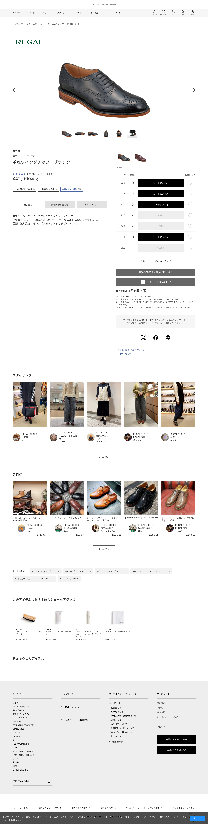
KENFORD (17, 721)
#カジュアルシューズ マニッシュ (112, 571)
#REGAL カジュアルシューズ (78, 571)
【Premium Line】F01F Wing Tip (141, 517)
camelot (16, 736)
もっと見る (95, 13)
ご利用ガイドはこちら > (130, 350)
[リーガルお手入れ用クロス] (118, 617)
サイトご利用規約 (21, 808)
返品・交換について (118, 724)
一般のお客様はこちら (176, 739)
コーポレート (120, 13)
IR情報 (160, 707)
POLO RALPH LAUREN (23, 751)
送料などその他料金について (122, 732)
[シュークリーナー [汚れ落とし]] (58, 617)
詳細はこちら (15, 820)
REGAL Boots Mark (21, 706)
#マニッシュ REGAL (69, 578)
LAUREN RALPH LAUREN (24, 755)
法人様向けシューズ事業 (168, 717)
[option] (104, 90)
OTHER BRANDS (20, 770)
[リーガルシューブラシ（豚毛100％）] (29, 617)
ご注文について (116, 712)
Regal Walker (19, 710)
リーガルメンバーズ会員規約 (74, 719)
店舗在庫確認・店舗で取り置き (156, 272)
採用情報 (161, 712)
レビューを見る (45, 174)
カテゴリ (16, 13)
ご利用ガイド (115, 703)
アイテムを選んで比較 (159, 282)
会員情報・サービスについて (122, 728)
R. (13, 740)
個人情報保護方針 (108, 808)
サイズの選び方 (116, 742)
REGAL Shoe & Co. (21, 714)
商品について (115, 708)
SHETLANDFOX (20, 718)
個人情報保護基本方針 (81, 808)
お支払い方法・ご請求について (123, 716)
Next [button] (192, 90)
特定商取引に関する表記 (183, 808)
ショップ (79, 13)
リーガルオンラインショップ (123, 694)
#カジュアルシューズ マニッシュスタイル (151, 571)
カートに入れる (161, 183)
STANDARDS (18, 729)
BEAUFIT (17, 732)
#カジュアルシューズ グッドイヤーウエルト (34, 578)
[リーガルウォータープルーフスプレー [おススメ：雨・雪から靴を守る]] (88, 617)
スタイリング (62, 13)
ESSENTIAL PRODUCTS (23, 725)
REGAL (16, 703)
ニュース (46, 13)
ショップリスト (68, 694)
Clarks (15, 747)
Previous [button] (16, 90)
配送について (115, 720)
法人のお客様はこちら (176, 750)
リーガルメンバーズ (70, 707)
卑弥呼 (16, 762)
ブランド (31, 13)
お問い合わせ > (125, 353)
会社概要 (161, 703)
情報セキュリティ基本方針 (50, 808)
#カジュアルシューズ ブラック (45, 571)
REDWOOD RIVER (21, 744)
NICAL (15, 766)
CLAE (15, 758)
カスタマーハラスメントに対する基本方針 (144, 808)
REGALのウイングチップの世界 (66, 517)
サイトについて (116, 736)
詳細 (79, 189)
